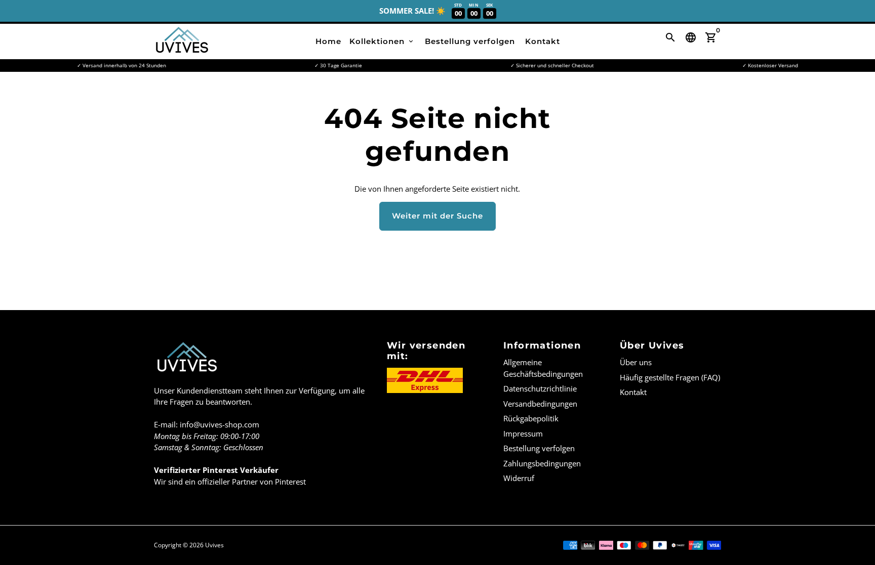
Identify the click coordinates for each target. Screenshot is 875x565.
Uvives (214, 545)
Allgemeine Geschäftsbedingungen (543, 368)
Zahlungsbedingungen (542, 463)
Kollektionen (382, 41)
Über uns (636, 362)
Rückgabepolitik (531, 418)
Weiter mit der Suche (437, 216)
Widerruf (518, 478)
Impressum (523, 433)
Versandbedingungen (540, 404)
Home (328, 41)
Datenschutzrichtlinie (540, 388)
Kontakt (542, 41)
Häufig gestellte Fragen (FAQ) (670, 377)
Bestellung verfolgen (470, 41)
